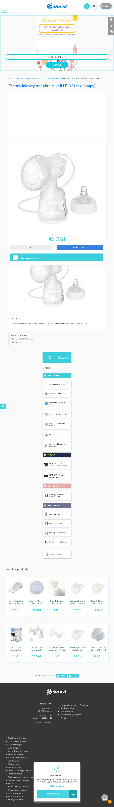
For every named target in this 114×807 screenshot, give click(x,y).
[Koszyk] (87, 6)
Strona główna (13, 78)
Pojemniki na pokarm (15, 774)
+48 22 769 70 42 (45, 715)
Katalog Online (55, 555)
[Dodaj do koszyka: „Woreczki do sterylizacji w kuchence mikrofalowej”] (22, 657)
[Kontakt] (94, 6)
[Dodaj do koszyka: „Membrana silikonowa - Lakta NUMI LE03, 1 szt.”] (104, 657)
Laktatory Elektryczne (15, 745)
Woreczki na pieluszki (15, 796)
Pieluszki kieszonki (14, 767)
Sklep (22, 78)
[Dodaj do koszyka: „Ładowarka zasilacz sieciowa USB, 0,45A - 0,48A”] (22, 611)
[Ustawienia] (73, 794)
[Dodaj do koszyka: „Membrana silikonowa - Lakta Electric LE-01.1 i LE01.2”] (43, 611)
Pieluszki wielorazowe (57, 393)
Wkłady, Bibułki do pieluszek (17, 790)
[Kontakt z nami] (104, 797)
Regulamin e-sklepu (67, 708)
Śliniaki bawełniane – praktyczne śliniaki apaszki (24, 777)
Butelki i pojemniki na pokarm (18, 738)
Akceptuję (53, 794)
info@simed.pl (47, 722)
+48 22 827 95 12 (45, 718)
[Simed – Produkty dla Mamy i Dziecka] (57, 6)
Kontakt (63, 718)
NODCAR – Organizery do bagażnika (58, 476)
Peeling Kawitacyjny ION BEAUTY (57, 495)
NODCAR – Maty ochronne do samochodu (58, 464)
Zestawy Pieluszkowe (15, 800)
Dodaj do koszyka (80, 247)
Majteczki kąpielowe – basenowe (58, 404)
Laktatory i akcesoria (33, 78)
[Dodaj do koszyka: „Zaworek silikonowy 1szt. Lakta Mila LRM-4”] (84, 611)
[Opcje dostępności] (3, 406)
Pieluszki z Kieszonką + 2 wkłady (19, 771)
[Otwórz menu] (4, 12)
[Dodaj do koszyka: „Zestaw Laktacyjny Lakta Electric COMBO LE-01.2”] (43, 657)
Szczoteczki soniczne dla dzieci (57, 445)
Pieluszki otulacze (14, 764)
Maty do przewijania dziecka (57, 424)
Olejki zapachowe (56, 523)
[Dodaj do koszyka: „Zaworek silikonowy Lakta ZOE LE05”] (84, 657)
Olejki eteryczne (55, 514)
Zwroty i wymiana (67, 711)
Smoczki (11, 784)
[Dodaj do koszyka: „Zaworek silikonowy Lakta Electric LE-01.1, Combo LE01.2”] (104, 611)
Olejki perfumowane (57, 533)
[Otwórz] (110, 802)
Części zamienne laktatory (52, 78)
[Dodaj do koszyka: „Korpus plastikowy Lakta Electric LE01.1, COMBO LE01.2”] (63, 657)
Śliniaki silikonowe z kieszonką (18, 780)
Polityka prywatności (57, 786)
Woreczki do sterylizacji (16, 793)
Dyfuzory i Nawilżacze (58, 542)
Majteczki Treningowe (58, 414)
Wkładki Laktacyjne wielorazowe (19, 787)
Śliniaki (52, 435)
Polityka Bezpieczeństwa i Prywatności (74, 705)
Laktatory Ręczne (14, 748)
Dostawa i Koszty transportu (71, 715)
